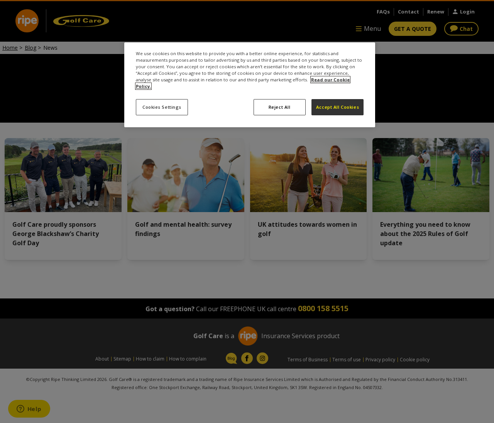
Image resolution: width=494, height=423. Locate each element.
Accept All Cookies (337, 107)
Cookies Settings (161, 107)
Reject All (280, 107)
